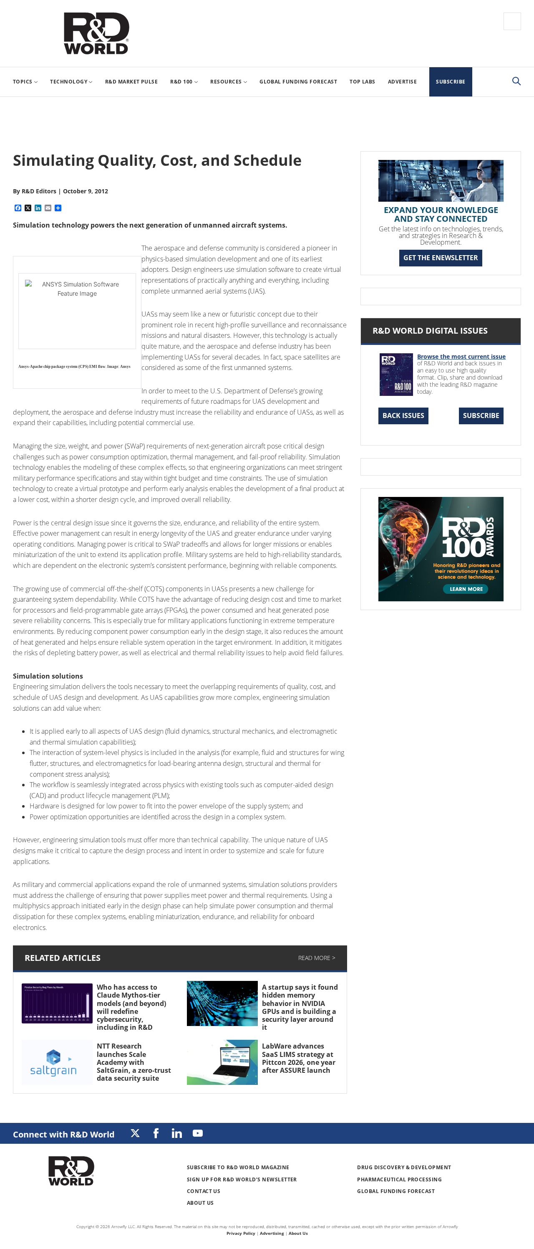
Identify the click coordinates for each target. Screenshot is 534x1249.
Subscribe (481, 415)
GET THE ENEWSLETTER (440, 257)
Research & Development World (96, 33)
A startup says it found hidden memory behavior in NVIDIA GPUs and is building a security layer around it (300, 1007)
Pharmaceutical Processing (399, 1179)
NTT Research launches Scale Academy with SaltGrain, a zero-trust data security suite (134, 1062)
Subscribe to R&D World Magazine (238, 1167)
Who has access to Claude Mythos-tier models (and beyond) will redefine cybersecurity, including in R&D (131, 1007)
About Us (200, 1202)
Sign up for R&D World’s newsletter (242, 1179)
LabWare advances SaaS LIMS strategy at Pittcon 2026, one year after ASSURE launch (298, 1058)
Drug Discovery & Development (404, 1167)
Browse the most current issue (461, 356)
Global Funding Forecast (396, 1191)
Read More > (316, 958)
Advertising (272, 1233)
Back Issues (403, 415)
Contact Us (204, 1191)
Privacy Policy (241, 1233)
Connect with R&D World (64, 1134)
